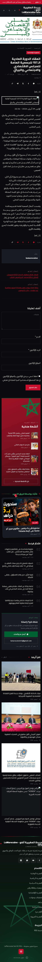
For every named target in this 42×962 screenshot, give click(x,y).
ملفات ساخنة (37, 907)
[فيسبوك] (28, 83)
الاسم (37, 336)
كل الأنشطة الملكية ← (21, 481)
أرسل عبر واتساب (20, 634)
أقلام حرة (38, 911)
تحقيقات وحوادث (35, 897)
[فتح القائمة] (4, 10)
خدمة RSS (38, 930)
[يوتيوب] (33, 860)
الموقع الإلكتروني (34, 363)
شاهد (40, 902)
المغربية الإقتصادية (24, 48)
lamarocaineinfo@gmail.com (21, 640)
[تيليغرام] (17, 83)
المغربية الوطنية (36, 873)
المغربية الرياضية (36, 878)
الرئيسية (37, 48)
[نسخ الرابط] (12, 83)
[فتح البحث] (9, 10)
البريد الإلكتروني (34, 349)
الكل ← (4, 657)
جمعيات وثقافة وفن (34, 887)
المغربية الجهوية (36, 916)
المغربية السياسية (35, 883)
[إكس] (23, 83)
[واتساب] (33, 83)
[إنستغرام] (21, 860)
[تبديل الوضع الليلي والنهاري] (15, 10)
